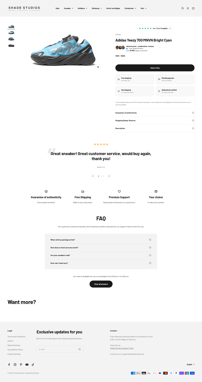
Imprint (10, 341)
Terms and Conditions (16, 336)
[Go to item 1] (11, 26)
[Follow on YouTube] (27, 364)
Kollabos (81, 8)
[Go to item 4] (11, 45)
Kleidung (95, 8)
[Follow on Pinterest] (21, 364)
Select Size (155, 68)
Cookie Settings (14, 354)
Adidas (118, 34)
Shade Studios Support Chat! (122, 348)
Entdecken (129, 8)
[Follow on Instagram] (15, 364)
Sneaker (67, 8)
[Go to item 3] (11, 39)
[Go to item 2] (11, 33)
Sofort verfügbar (113, 8)
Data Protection (13, 345)
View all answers (101, 284)
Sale (57, 8)
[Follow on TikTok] (32, 364)
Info (142, 8)
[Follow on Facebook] (9, 364)
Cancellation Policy (15, 349)
